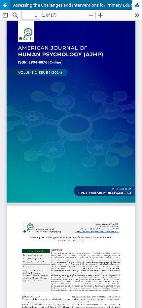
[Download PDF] (137, 5)
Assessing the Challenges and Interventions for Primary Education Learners (77, 5)
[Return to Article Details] (5, 5)
